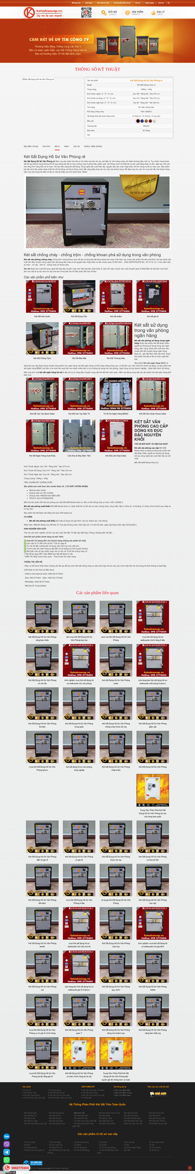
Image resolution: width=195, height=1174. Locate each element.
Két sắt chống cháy (157, 1118)
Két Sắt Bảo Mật (79, 358)
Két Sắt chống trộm (107, 1123)
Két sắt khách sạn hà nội (109, 1112)
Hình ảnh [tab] (46, 146)
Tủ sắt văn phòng (81, 1142)
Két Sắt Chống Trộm (42, 358)
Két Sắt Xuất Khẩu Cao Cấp (93, 1095)
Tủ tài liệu (103, 1142)
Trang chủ (77, 3)
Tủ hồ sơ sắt (129, 1142)
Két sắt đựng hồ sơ (57, 1123)
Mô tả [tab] (57, 146)
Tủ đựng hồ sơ (55, 1147)
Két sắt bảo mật (80, 1118)
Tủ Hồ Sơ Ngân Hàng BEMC (115, 413)
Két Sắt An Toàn (30, 1092)
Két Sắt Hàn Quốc (42, 316)
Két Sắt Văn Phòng (90, 1092)
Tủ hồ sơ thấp (55, 1142)
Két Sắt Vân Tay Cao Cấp (60, 1095)
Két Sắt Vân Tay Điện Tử (79, 413)
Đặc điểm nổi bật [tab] (31, 146)
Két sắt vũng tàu (131, 1112)
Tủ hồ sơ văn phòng (107, 1147)
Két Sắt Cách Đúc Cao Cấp (34, 1097)
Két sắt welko (116, 316)
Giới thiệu (88, 3)
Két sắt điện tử (30, 1115)
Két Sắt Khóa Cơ (106, 1120)
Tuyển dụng (149, 3)
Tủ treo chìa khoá (156, 1142)
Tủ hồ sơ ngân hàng (132, 1147)
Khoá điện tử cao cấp (158, 1123)
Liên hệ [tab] (76, 146)
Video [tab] (66, 146)
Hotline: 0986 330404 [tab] (93, 146)
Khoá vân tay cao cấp (133, 1123)
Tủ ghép (77, 1144)
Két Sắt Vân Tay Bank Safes (42, 413)
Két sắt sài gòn (30, 1112)
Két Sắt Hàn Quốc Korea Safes (152, 413)
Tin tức (137, 3)
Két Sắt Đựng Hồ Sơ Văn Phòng (153, 766)
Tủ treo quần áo (55, 1144)
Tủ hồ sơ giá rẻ (80, 1147)
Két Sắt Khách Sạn (57, 1092)
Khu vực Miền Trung (123, 1092)
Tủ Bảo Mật (87, 1097)
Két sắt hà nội (55, 1115)
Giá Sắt (127, 1150)
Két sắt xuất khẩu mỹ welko (93, 1090)
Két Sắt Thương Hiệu (116, 358)
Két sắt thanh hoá (156, 1112)
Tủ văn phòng (155, 1147)
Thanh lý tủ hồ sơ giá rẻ (34, 1150)
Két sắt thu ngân (31, 1120)
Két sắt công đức (56, 1120)
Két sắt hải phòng (56, 1112)
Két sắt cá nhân (105, 1118)
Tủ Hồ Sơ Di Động (81, 1150)
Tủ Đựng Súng (55, 1090)
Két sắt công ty (55, 1118)
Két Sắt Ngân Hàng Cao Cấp (61, 1097)
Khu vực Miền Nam (123, 1095)
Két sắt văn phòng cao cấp (35, 1123)
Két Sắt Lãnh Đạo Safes (115, 455)
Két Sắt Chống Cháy (32, 1095)
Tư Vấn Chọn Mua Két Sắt (85, 1120)
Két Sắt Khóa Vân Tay (133, 1120)
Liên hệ (161, 3)
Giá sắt (27, 1144)
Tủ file (126, 1144)
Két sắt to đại (29, 1118)
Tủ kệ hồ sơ (154, 1150)
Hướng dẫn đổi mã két (122, 3)
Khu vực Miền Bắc (122, 1090)
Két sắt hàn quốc (131, 1115)
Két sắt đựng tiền (81, 1115)
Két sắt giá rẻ (152, 316)
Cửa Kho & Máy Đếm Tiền (79, 455)
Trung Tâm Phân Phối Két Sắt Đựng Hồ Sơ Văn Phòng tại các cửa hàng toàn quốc (152, 813)
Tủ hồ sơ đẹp (29, 1142)
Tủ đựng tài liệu (30, 1147)
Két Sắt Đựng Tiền (79, 316)
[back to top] (190, 1168)
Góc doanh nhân (103, 3)
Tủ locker (103, 1144)
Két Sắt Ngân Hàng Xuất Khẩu (42, 455)
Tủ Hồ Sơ (27, 1090)
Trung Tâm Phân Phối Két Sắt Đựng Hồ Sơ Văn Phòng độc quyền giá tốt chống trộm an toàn (116, 1076)
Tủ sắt (151, 1144)
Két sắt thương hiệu (132, 1118)
